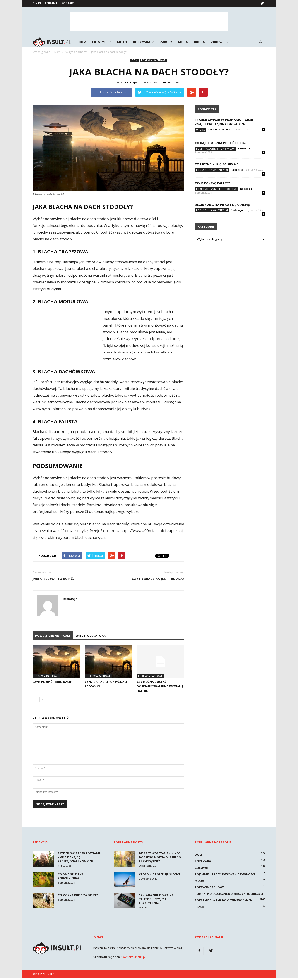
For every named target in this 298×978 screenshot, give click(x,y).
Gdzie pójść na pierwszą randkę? (222, 204)
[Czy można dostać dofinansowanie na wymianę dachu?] (160, 661)
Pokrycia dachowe (153, 60)
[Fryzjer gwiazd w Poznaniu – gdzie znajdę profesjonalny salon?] (43, 859)
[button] (260, 42)
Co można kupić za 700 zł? (217, 164)
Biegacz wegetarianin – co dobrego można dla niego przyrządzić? (160, 857)
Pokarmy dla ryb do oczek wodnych (223, 900)
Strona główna (41, 52)
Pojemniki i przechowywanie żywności (225, 874)
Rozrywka (141, 42)
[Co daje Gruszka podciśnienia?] (43, 879)
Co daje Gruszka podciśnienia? (220, 143)
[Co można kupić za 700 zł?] (43, 900)
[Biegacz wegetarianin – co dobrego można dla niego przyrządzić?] (124, 859)
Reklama (51, 3)
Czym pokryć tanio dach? (53, 682)
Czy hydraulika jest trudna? (158, 578)
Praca (199, 907)
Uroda (199, 42)
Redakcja (131, 82)
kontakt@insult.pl (134, 957)
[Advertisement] (149, 21)
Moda (183, 42)
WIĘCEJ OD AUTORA (91, 635)
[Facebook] (255, 3)
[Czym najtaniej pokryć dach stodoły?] (108, 661)
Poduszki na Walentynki (212, 170)
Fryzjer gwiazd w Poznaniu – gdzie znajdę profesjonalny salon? (224, 122)
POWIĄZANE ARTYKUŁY (52, 635)
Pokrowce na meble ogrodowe (216, 188)
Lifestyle (99, 42)
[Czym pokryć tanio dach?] (56, 661)
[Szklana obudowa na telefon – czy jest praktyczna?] (124, 900)
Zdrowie (218, 42)
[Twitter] (262, 3)
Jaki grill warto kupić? (54, 578)
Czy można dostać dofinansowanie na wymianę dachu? (160, 686)
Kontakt (68, 3)
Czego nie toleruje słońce (159, 874)
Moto (122, 42)
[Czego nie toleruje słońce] (124, 879)
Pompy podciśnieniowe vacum (215, 148)
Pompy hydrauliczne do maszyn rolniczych (229, 894)
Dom (82, 42)
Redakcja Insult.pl (219, 129)
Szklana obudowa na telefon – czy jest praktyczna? (156, 899)
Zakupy (166, 42)
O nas (37, 3)
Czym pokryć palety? (212, 183)
